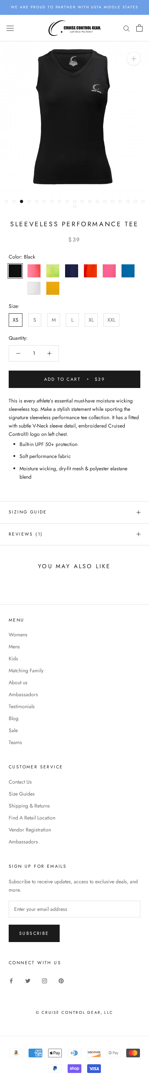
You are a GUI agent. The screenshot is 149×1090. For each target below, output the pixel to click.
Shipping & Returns (29, 805)
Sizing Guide (28, 512)
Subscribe (34, 933)
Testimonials (22, 706)
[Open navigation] (10, 28)
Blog (13, 718)
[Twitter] (27, 980)
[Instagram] (44, 980)
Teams (15, 742)
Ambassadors (23, 694)
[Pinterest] (61, 980)
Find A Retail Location (32, 817)
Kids (13, 658)
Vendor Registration (30, 829)
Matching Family (26, 670)
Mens (14, 646)
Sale (13, 730)
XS (15, 319)
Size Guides (22, 793)
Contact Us (20, 781)
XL (91, 319)
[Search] (126, 28)
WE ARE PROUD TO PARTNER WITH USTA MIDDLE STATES (74, 7)
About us (18, 682)
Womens (18, 634)
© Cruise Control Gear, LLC (74, 1012)
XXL (111, 319)
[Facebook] (11, 980)
